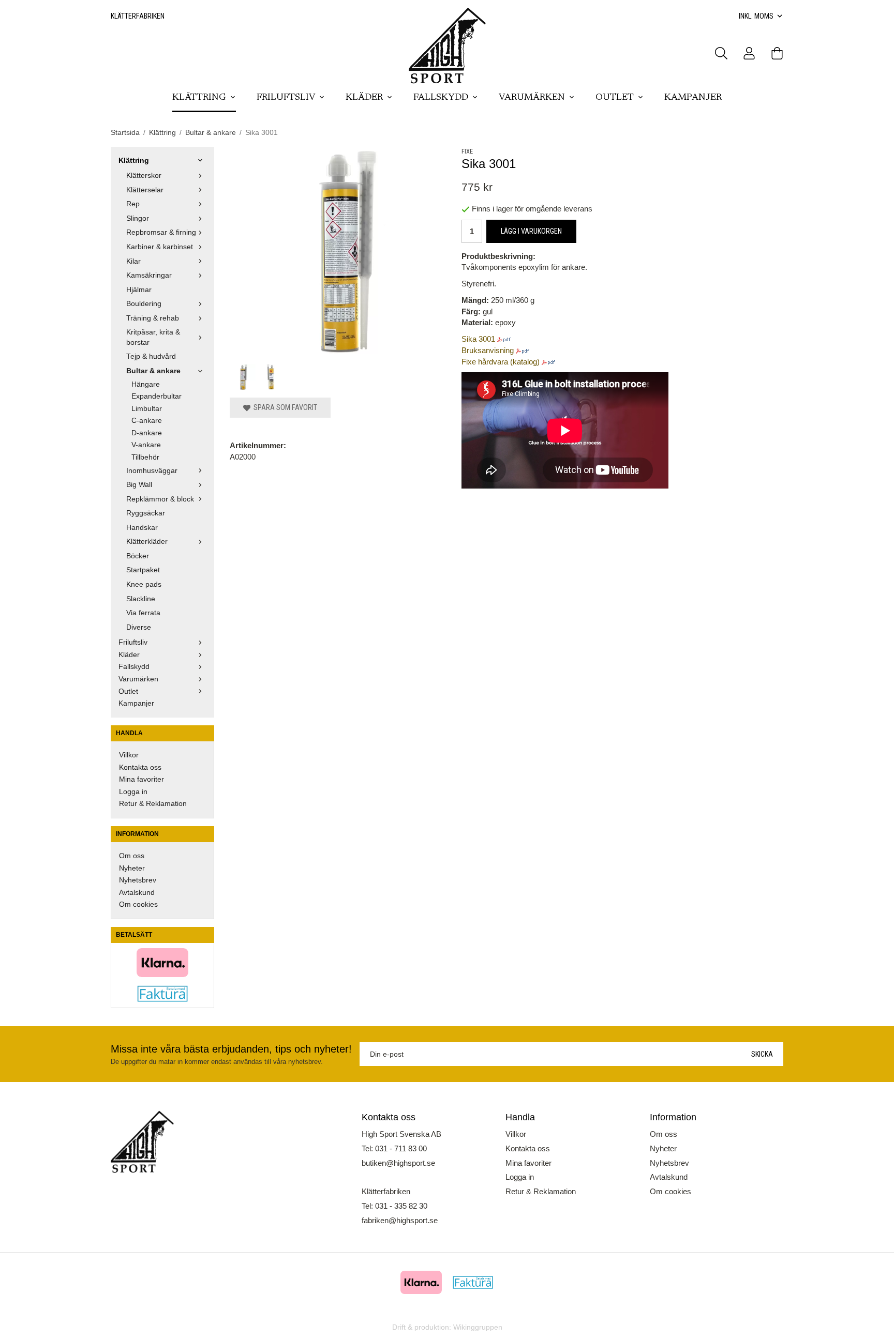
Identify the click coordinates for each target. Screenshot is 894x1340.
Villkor (129, 755)
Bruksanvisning (487, 350)
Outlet (614, 97)
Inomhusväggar (151, 471)
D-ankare (146, 433)
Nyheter (132, 868)
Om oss (131, 856)
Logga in (133, 792)
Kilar (133, 261)
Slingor (137, 218)
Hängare (145, 384)
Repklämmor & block (160, 499)
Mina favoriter (141, 779)
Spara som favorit (283, 407)
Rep (133, 204)
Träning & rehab (152, 318)
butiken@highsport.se (398, 1163)
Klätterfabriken (138, 16)
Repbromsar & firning (161, 232)
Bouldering (143, 304)
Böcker (137, 556)
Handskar (142, 527)
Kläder (364, 97)
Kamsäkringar (149, 275)
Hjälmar (139, 290)
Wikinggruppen (477, 1327)
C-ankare (146, 420)
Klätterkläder (147, 541)
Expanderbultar (156, 396)
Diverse (138, 627)
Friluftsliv (286, 97)
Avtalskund (137, 892)
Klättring (199, 97)
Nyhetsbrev (137, 880)
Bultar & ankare (153, 371)
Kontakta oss (140, 767)
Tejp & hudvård (151, 356)
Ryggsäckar (145, 513)
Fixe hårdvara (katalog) (500, 361)
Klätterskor (143, 175)
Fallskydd (440, 97)
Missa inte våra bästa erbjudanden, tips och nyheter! (231, 1049)
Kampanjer (693, 97)
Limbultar (146, 409)
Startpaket (143, 570)
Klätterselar (144, 190)
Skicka (762, 1054)
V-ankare (146, 445)
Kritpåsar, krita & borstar (153, 337)
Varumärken (532, 97)
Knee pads (143, 584)
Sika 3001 (478, 338)
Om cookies (138, 904)
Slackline (140, 599)
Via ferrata (143, 613)
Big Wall (139, 485)
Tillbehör (145, 457)
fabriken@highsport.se (400, 1220)
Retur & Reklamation (153, 804)
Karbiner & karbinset (159, 247)
